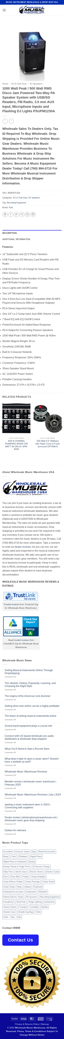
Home (5, 84)
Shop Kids (21, 902)
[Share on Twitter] (16, 214)
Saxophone (8, 902)
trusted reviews (21, 640)
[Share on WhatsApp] (5, 214)
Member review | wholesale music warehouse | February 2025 (30, 783)
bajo (34, 851)
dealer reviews (23, 547)
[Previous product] (11, 121)
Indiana (27, 887)
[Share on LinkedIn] (33, 214)
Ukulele (44, 907)
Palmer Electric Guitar (13, 897)
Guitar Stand (48, 882)
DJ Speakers (36, 84)
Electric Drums (36, 872)
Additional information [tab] (16, 239)
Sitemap (45, 1024)
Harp (19, 887)
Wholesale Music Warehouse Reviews (26, 771)
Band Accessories (47, 851)
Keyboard (38, 887)
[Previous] (2, 433)
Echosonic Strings (41, 866)
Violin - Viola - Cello (12, 917)
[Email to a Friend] (22, 214)
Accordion (7, 851)
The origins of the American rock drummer (27, 696)
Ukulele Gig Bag (25, 912)
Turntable (34, 907)
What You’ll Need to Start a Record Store (27, 748)
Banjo (5, 856)
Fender (25, 877)
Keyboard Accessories (13, 892)
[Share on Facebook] (10, 214)
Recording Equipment (16, 202)
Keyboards (31, 892)
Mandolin (43, 892)
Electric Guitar (52, 872)
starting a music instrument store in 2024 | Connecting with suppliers (27, 806)
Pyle (11, 207)
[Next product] (5, 121)
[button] (4, 10)
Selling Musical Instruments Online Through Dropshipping (29, 672)
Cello (13, 856)
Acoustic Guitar (22, 851)
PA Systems (31, 897)
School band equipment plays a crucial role (28, 725)
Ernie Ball (15, 877)
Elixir (5, 877)
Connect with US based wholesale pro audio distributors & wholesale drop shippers (29, 737)
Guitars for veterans (15, 830)
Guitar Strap (8, 887)
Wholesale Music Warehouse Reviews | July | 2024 (33, 794)
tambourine (49, 902)
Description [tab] (9, 233)
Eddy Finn (7, 872)
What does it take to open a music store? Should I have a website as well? (32, 760)
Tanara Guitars (9, 907)
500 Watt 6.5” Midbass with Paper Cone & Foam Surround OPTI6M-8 (47, 444)
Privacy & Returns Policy (27, 1024)
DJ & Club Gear (19, 84)
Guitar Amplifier (38, 877)
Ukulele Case (9, 912)
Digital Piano (36, 856)
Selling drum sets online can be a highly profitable (32, 706)
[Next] (61, 433)
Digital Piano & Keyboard (14, 861)
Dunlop (32, 861)
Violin (38, 912)
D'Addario (23, 856)
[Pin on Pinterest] (27, 214)
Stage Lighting (35, 902)
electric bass (21, 872)
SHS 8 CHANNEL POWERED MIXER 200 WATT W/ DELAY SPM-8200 (16, 445)
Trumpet (23, 907)
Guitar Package (33, 882)
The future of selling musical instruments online (30, 716)
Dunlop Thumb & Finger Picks (16, 866)
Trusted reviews (11, 604)
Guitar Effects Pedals (13, 882)
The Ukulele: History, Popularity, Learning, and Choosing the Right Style (30, 684)
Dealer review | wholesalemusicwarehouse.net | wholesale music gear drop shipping (31, 819)
